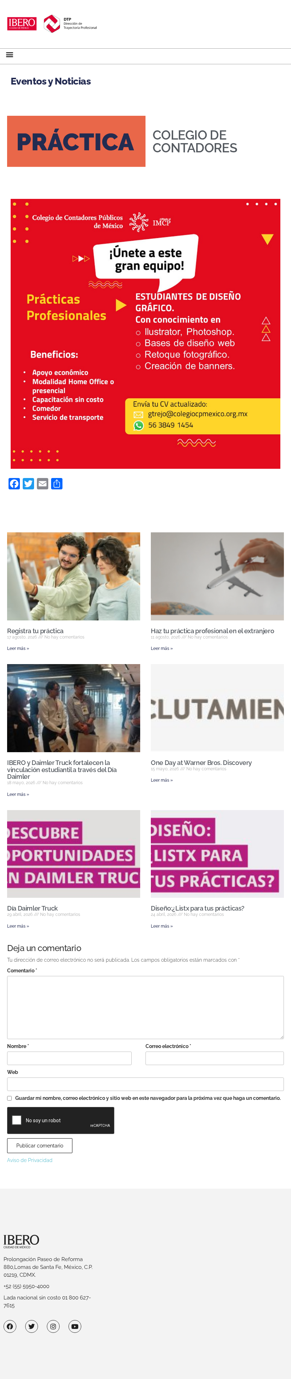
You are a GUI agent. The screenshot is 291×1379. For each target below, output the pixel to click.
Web (12, 1072)
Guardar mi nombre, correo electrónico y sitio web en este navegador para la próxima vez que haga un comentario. (148, 1098)
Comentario (22, 970)
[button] (9, 54)
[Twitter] (31, 1326)
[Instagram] (53, 1326)
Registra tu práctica (35, 631)
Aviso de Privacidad (30, 1160)
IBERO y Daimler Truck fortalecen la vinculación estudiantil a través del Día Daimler (62, 770)
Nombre (18, 1046)
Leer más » (18, 648)
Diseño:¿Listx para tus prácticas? (198, 908)
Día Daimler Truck (32, 908)
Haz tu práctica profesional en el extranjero (212, 631)
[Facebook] (10, 1326)
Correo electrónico (168, 1046)
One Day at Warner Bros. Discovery (201, 762)
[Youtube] (74, 1326)
